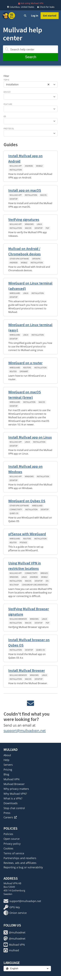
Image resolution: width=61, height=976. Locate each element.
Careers (8, 817)
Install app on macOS (24, 190)
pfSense (23, 542)
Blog (6, 774)
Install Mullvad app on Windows (25, 469)
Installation (16, 170)
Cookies (8, 848)
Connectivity (16, 509)
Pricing (8, 769)
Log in (34, 15)
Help (6, 760)
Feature (8, 104)
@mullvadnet (17, 932)
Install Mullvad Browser (26, 670)
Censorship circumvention (35, 584)
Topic (6, 80)
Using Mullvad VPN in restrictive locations (24, 566)
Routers (27, 367)
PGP (47, 228)
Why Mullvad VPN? (15, 793)
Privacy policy (12, 843)
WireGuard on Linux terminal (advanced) (30, 286)
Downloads (11, 803)
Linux (39, 224)
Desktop (13, 199)
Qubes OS (14, 513)
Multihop (14, 584)
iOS (47, 581)
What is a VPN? (13, 798)
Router (13, 371)
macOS (43, 195)
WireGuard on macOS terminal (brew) (24, 395)
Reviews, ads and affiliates (20, 863)
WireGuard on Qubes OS (26, 501)
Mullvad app (16, 166)
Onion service (18, 913)
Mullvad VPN (12, 779)
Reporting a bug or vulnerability (23, 867)
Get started (49, 15)
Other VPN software (19, 258)
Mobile (39, 166)
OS (5, 116)
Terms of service (14, 853)
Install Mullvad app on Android (25, 158)
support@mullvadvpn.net (25, 730)
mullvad (14, 950)
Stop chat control (14, 808)
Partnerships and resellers (20, 858)
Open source (12, 839)
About (7, 755)
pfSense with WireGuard (27, 534)
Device (7, 92)
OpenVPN (36, 258)
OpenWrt (24, 371)
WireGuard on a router (25, 363)
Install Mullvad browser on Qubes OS (29, 642)
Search (30, 57)
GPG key (14, 907)
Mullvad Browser (18, 619)
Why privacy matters (16, 789)
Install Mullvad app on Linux (30, 437)
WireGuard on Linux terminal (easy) (30, 327)
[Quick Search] (25, 15)
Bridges (44, 573)
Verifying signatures (23, 219)
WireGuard (15, 293)
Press (7, 813)
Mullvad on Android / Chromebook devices (24, 251)
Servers (8, 764)
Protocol (9, 128)
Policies (8, 834)
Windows (29, 224)
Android (29, 166)
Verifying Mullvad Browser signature (28, 612)
